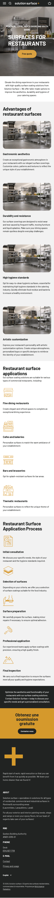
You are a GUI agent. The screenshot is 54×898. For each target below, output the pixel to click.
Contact (6, 861)
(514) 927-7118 (9, 851)
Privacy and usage (11, 866)
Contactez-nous (27, 731)
